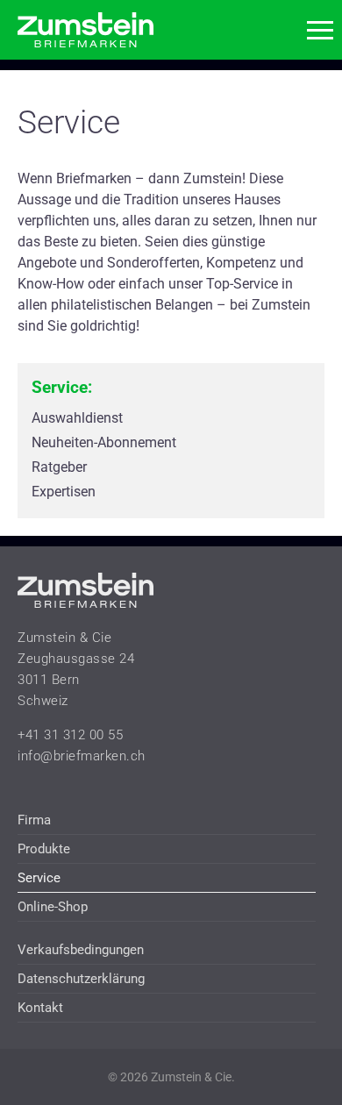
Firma (34, 820)
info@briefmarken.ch (82, 756)
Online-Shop (53, 907)
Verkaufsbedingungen (81, 950)
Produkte (44, 849)
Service (39, 878)
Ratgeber (59, 467)
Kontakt (40, 1008)
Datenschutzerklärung (81, 979)
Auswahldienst (77, 418)
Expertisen (64, 491)
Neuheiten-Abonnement (104, 442)
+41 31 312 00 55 (70, 735)
